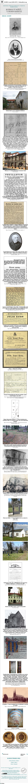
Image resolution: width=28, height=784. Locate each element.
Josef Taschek (21, 197)
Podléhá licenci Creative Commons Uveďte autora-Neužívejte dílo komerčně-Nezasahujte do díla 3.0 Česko (14, 774)
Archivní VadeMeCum (19, 89)
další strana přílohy (23, 755)
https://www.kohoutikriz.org (14, 779)
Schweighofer (14, 282)
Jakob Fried (22, 681)
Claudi (9, 282)
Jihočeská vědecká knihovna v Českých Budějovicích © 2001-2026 (11, 768)
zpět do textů (5, 754)
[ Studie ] (17, 760)
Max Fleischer (15, 681)
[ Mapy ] (15, 762)
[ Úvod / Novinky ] (12, 760)
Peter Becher (8, 681)
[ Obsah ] (12, 762)
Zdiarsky (20, 282)
